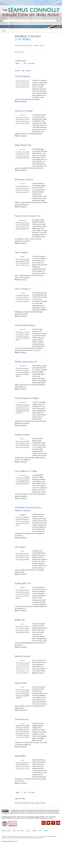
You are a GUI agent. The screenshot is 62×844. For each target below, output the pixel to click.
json (32, 803)
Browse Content (6, 831)
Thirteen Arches (21, 719)
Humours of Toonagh (24, 110)
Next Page (31, 63)
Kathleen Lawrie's (22, 434)
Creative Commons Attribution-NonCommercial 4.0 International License (39, 813)
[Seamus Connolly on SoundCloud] (58, 823)
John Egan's (20, 546)
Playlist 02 (23, 425)
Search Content (39, 45)
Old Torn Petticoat (22, 76)
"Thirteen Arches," (43, 836)
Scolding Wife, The (23, 583)
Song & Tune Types (18, 831)
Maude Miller (20, 755)
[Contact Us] (44, 823)
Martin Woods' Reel (23, 145)
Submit (57, 20)
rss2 (44, 803)
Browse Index (19, 52)
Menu (4, 31)
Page (17, 63)
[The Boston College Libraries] (9, 826)
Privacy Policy (40, 837)
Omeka (15, 841)
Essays (28, 831)
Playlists (34, 831)
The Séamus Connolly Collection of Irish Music (31, 12)
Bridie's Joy (20, 619)
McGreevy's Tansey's (24, 179)
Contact (46, 831)
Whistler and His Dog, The (26, 361)
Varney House (21, 682)
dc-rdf (21, 803)
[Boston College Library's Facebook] (53, 823)
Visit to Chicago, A (23, 288)
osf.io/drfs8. (50, 818)
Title (23, 70)
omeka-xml (38, 803)
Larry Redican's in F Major (26, 471)
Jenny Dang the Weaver (25, 325)
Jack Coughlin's (21, 252)
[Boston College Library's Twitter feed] (48, 823)
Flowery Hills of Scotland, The (27, 215)
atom (16, 803)
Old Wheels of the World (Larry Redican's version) (28, 509)
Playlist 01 (23, 101)
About (40, 831)
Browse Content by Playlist (23, 45)
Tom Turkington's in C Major (27, 398)
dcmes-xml (26, 803)
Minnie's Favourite (22, 656)
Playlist (27, 70)
